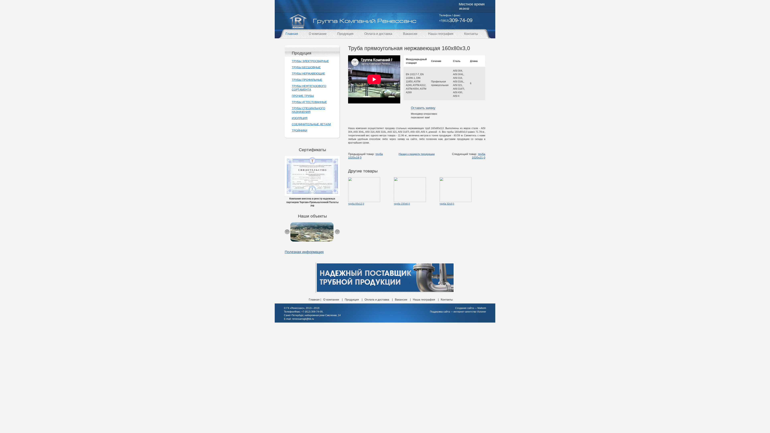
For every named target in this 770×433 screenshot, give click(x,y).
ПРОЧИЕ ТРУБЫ (303, 95)
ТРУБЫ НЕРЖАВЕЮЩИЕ (308, 73)
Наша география (440, 33)
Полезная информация (304, 252)
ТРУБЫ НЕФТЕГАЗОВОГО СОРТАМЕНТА (309, 87)
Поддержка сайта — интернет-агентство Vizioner (458, 311)
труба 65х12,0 (356, 203)
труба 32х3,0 (447, 203)
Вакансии (410, 33)
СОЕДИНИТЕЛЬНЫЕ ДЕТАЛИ (311, 124)
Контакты (471, 33)
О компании (317, 33)
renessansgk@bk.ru (303, 319)
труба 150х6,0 (402, 203)
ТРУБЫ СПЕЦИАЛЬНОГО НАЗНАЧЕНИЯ (308, 110)
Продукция (345, 33)
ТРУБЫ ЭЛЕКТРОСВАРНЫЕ (310, 61)
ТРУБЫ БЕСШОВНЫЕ (306, 67)
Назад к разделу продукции (417, 154)
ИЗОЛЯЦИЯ (299, 118)
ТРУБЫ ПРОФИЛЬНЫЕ (307, 79)
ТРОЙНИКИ (299, 130)
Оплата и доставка (378, 33)
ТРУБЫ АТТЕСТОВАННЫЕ (309, 102)
